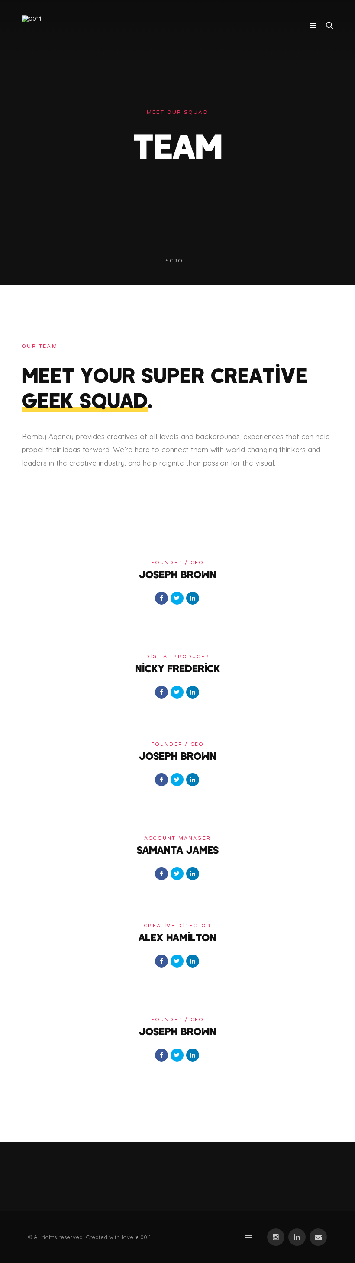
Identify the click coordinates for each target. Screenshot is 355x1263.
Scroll (177, 261)
